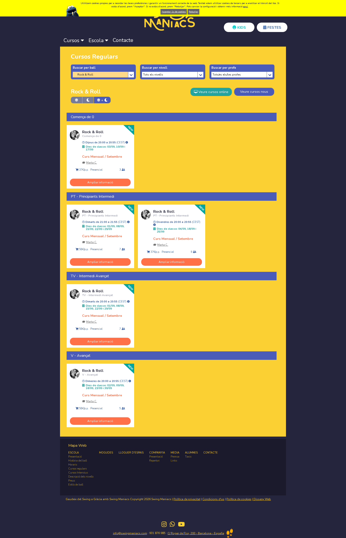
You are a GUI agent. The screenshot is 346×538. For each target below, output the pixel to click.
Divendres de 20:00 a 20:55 (178, 222)
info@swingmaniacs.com (130, 533)
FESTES (273, 27)
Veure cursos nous (254, 91)
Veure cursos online (212, 92)
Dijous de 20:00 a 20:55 (105, 142)
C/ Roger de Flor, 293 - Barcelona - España (196, 533)
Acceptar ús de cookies (174, 11)
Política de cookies (238, 499)
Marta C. (91, 163)
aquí (245, 6)
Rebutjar (193, 11)
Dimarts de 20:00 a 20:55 (106, 301)
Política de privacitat (186, 499)
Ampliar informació (100, 182)
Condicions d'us (213, 499)
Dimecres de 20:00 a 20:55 (107, 381)
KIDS (241, 27)
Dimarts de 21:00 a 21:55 (106, 222)
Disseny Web (262, 499)
